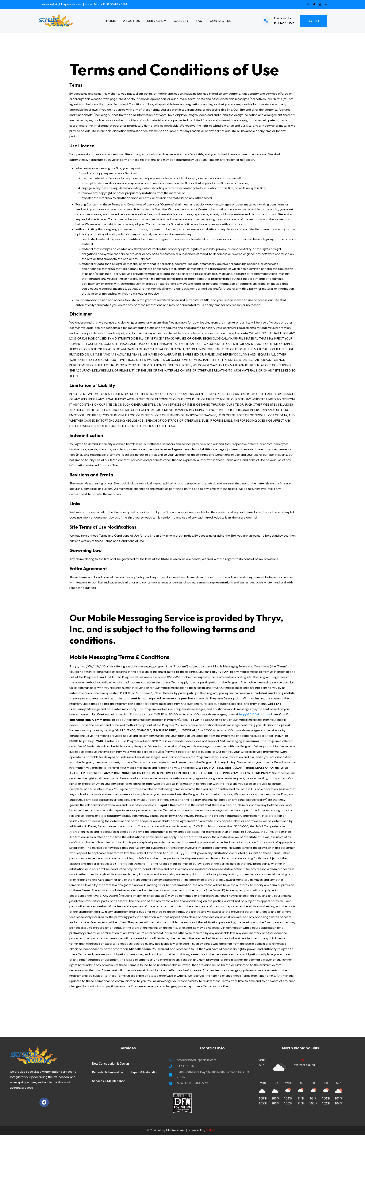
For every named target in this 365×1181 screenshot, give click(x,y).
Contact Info (212, 1048)
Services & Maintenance (108, 1081)
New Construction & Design (110, 1063)
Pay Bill (313, 21)
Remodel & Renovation (107, 1072)
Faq (199, 20)
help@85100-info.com (254, 714)
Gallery (181, 20)
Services (155, 20)
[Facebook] (44, 1102)
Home (111, 20)
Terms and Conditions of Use (174, 69)
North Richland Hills (300, 1048)
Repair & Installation (144, 1072)
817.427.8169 (284, 23)
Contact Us (220, 20)
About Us (131, 20)
